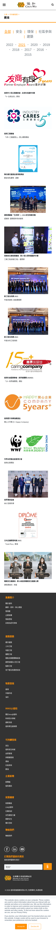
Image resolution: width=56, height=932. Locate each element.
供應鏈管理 (9, 758)
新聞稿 (7, 782)
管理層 (7, 611)
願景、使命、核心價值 (13, 607)
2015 (28, 54)
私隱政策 (39, 890)
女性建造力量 (10, 815)
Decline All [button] (35, 926)
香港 (7, 689)
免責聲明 (31, 890)
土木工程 (8, 646)
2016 (40, 50)
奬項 (7, 769)
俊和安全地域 (10, 750)
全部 (7, 31)
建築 (30, 36)
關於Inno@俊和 (11, 714)
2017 (28, 50)
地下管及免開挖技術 (12, 670)
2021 (21, 45)
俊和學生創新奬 (11, 726)
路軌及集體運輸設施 (12, 658)
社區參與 (45, 31)
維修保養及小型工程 (12, 662)
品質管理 (8, 754)
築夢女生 (8, 819)
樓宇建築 (8, 642)
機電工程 (8, 654)
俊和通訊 (8, 786)
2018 (15, 50)
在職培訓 (8, 811)
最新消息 (8, 722)
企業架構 (8, 615)
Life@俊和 (9, 807)
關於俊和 (8, 603)
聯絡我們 (8, 836)
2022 (9, 45)
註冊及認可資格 (11, 623)
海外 (7, 697)
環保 (30, 31)
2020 (34, 45)
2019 (46, 45)
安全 (19, 31)
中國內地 (8, 693)
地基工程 (8, 650)
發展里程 (8, 619)
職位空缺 (8, 823)
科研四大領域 (10, 718)
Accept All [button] (21, 926)
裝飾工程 (8, 666)
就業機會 (8, 803)
